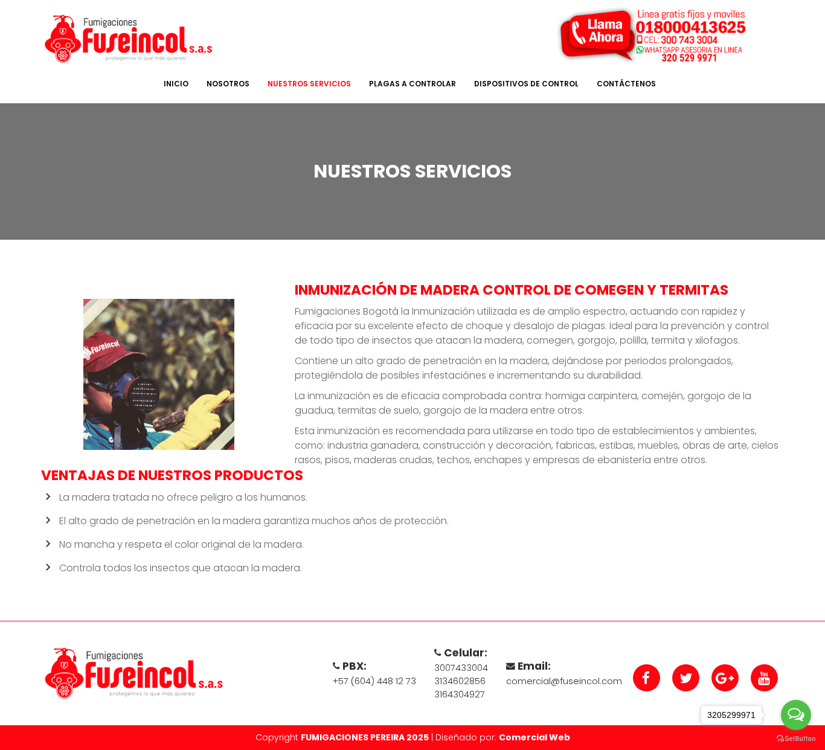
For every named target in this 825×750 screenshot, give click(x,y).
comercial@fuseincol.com (564, 681)
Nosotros (228, 84)
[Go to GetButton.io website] (796, 738)
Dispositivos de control (526, 84)
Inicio (176, 84)
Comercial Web (534, 737)
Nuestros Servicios (309, 84)
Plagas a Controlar (412, 84)
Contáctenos (626, 84)
